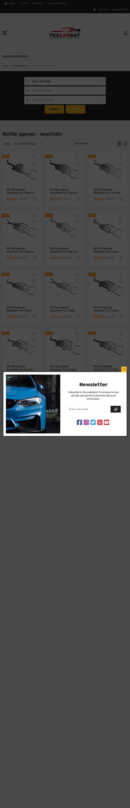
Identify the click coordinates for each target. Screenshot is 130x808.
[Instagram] (93, 422)
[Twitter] (86, 422)
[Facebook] (79, 422)
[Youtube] (107, 422)
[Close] (124, 369)
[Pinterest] (100, 422)
